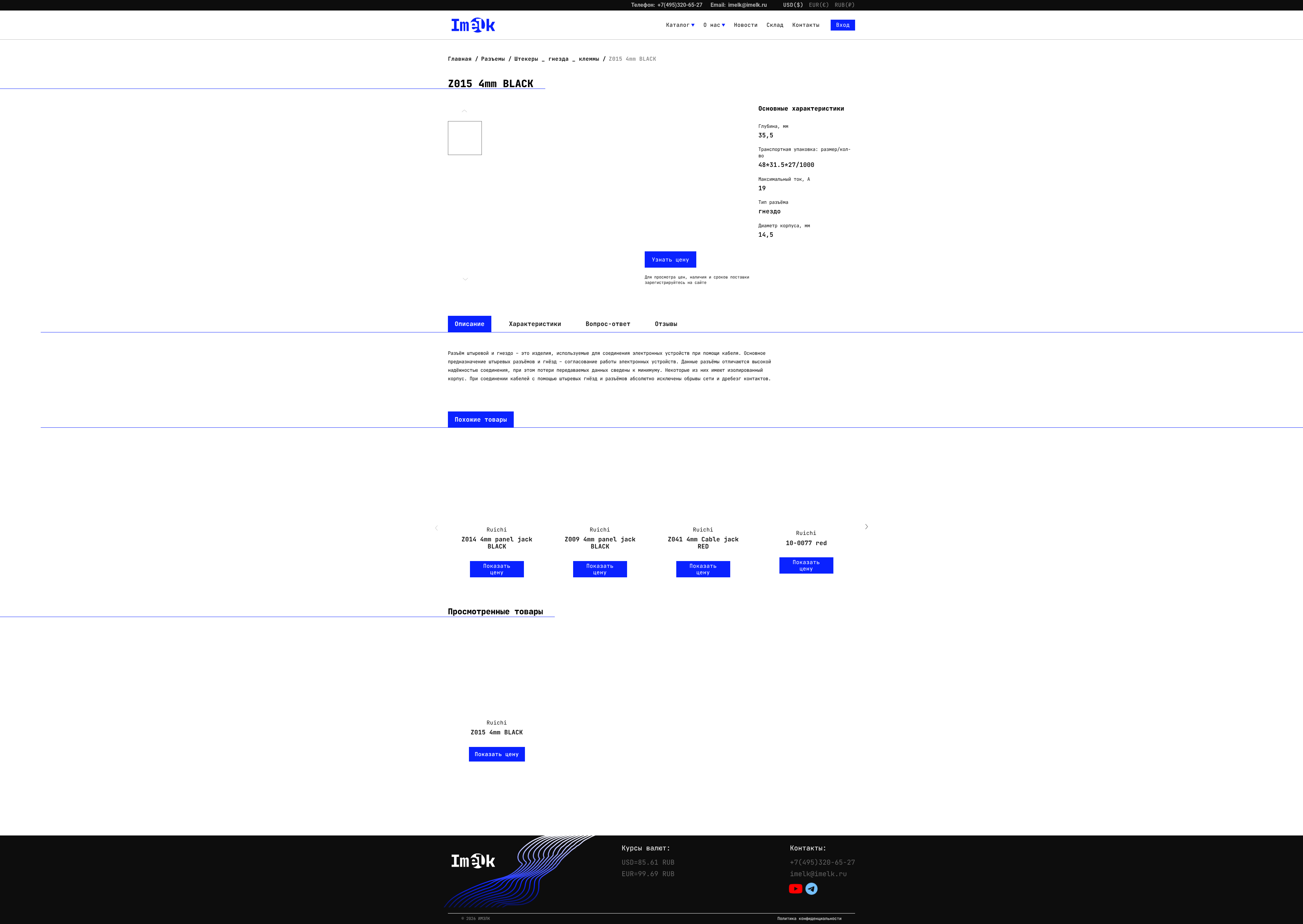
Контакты (805, 24)
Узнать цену (670, 259)
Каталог (678, 24)
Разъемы (493, 58)
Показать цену (496, 569)
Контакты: (808, 848)
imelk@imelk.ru (747, 5)
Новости (746, 24)
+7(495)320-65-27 (680, 5)
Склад (775, 24)
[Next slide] (867, 527)
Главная (461, 58)
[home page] (473, 25)
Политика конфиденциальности (809, 918)
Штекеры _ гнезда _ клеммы (556, 58)
